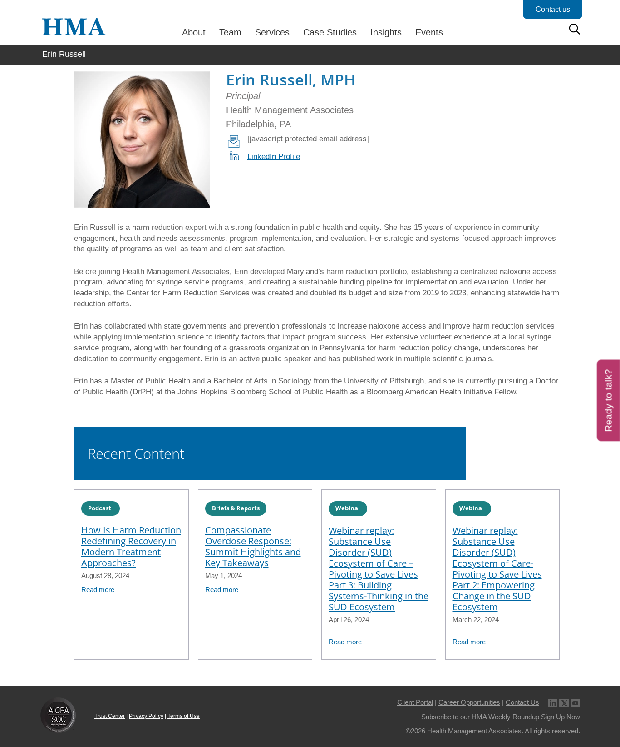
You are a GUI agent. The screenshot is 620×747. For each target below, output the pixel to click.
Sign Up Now (560, 717)
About (194, 32)
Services (272, 32)
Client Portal (415, 702)
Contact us (553, 9)
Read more (97, 589)
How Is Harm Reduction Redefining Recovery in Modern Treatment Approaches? (131, 546)
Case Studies (330, 32)
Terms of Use (183, 716)
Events (429, 32)
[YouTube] (575, 702)
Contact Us (522, 702)
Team (230, 32)
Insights (386, 32)
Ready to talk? (608, 400)
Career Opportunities (469, 702)
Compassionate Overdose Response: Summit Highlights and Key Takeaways (253, 546)
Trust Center (109, 716)
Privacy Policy (146, 716)
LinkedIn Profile (273, 156)
